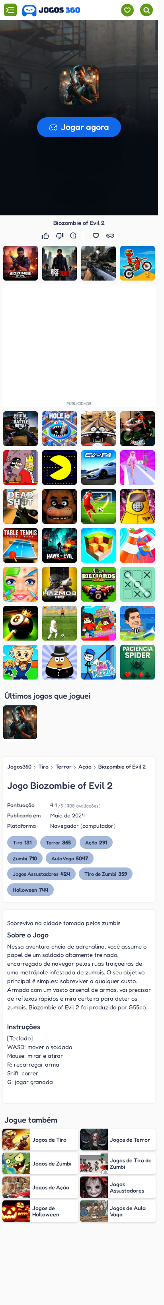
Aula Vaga (69, 858)
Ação (85, 766)
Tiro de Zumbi (105, 873)
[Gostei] (46, 235)
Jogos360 (19, 766)
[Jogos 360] (51, 11)
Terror (63, 766)
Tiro (43, 766)
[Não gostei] (60, 235)
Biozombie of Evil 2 (122, 766)
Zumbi (25, 858)
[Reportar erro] (74, 235)
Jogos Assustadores (41, 873)
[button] (79, 85)
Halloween (30, 889)
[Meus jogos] (127, 10)
